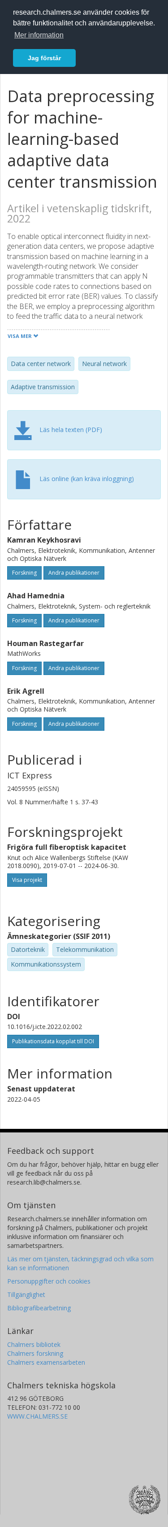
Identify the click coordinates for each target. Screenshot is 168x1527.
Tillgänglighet (26, 1294)
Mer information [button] (39, 35)
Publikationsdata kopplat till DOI (53, 1041)
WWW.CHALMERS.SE (37, 1416)
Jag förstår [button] (44, 58)
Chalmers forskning (35, 1353)
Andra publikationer (73, 572)
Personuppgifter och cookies (48, 1281)
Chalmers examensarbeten (46, 1362)
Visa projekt (27, 880)
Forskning (24, 572)
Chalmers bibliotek (33, 1344)
